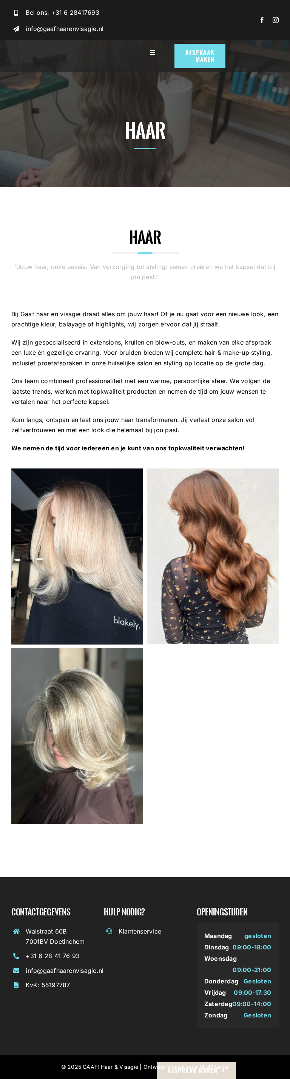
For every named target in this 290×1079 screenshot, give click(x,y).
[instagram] (276, 20)
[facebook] (262, 20)
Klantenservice (140, 931)
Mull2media (214, 1067)
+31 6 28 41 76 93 (53, 956)
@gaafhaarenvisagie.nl (70, 970)
